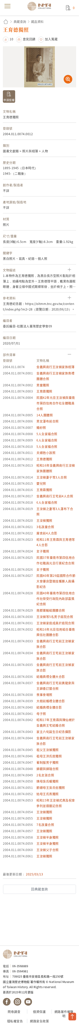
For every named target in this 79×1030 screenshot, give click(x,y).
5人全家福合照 (46, 433)
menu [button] (7, 6)
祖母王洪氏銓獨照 (49, 756)
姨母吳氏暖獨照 (47, 781)
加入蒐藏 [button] (51, 39)
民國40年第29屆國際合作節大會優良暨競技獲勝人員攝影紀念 (55, 581)
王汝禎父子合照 (47, 849)
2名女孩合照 (45, 775)
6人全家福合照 (46, 440)
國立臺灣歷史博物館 (16, 954)
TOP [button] (72, 1016)
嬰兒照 (41, 483)
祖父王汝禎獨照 (47, 749)
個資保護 (39, 1011)
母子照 (41, 713)
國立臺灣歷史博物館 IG (17, 1002)
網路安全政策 (39, 1021)
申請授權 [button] (9, 100)
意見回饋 (29, 39)
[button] (8, 39)
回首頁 (6, 21)
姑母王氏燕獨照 (47, 794)
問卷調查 (14, 1011)
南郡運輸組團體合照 (50, 610)
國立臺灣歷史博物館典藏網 (40, 6)
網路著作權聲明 (63, 1013)
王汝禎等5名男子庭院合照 (54, 616)
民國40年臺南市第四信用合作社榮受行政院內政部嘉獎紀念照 (55, 598)
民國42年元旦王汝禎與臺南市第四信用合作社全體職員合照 (55, 403)
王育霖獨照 (44, 391)
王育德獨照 (44, 459)
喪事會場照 (44, 694)
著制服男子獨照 (47, 762)
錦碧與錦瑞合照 (47, 768)
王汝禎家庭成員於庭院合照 (55, 623)
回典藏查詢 (39, 889)
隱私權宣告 (15, 1021)
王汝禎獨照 (44, 520)
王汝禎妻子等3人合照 (51, 477)
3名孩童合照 (45, 526)
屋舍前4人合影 (46, 533)
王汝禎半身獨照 (47, 837)
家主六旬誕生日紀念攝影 (53, 731)
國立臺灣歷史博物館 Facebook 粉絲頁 (7, 1002)
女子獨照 (42, 551)
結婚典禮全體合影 (49, 707)
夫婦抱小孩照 (45, 452)
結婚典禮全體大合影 (50, 676)
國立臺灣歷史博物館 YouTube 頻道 (28, 1002)
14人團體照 (44, 415)
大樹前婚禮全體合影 (50, 701)
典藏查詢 (20, 21)
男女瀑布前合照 (47, 421)
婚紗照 (41, 427)
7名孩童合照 (45, 824)
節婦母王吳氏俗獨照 (50, 787)
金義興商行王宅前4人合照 (54, 496)
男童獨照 (42, 385)
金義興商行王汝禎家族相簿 (55, 366)
